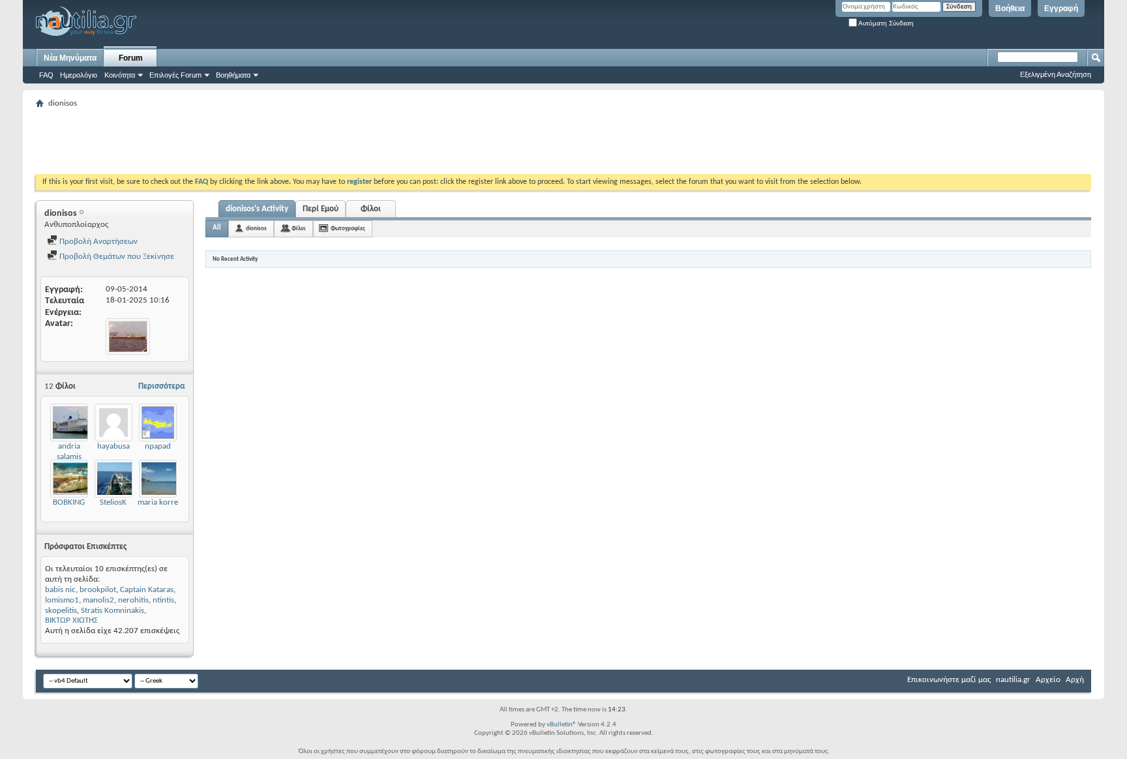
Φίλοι (371, 209)
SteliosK (113, 502)
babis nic (60, 590)
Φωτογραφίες (348, 228)
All (217, 227)
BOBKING (69, 502)
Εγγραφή (1061, 8)
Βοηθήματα (233, 75)
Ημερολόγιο (78, 75)
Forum (131, 58)
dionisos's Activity (257, 209)
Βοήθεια (1010, 8)
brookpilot (98, 590)
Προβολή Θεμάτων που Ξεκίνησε (115, 256)
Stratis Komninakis (112, 610)
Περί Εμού (320, 209)
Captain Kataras (146, 590)
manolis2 (98, 600)
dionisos (256, 228)
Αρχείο (1048, 680)
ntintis (163, 600)
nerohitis (133, 600)
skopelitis (61, 610)
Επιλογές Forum (175, 75)
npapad (158, 446)
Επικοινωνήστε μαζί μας (949, 680)
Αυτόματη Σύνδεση (885, 23)
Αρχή (1075, 680)
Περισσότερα (161, 386)
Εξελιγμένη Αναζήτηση (1055, 74)
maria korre (158, 502)
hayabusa (113, 446)
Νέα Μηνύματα (70, 58)
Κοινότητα (119, 75)
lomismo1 (62, 600)
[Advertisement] (273, 141)
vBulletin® (562, 724)
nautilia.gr (1013, 680)
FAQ (46, 75)
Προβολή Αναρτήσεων (97, 241)
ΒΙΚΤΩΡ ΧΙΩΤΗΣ (71, 620)
